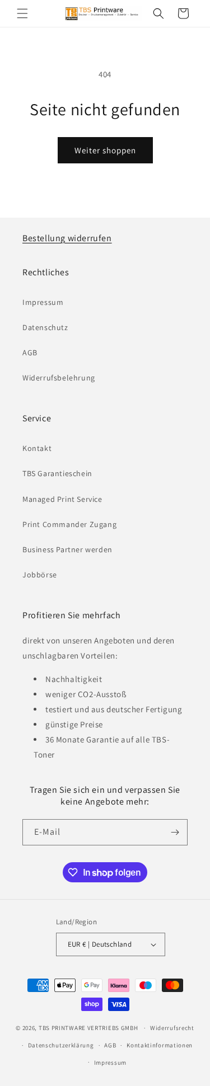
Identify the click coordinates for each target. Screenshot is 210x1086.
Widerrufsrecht (172, 1028)
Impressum (42, 302)
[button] (22, 13)
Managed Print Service (62, 499)
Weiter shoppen (105, 150)
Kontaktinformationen (160, 1045)
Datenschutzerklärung (61, 1045)
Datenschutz (45, 327)
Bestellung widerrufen (67, 238)
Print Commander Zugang (69, 524)
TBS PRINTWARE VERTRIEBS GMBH (88, 1028)
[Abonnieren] (174, 832)
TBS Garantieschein (57, 473)
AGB (30, 352)
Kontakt (37, 448)
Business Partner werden (67, 549)
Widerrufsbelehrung (58, 378)
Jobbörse (39, 575)
